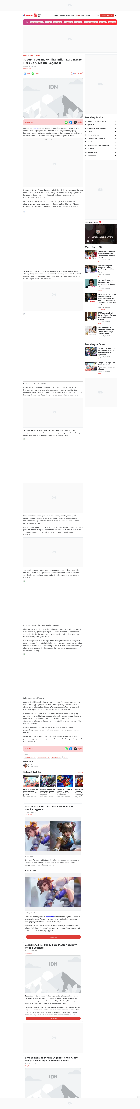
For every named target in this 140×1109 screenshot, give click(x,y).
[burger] (115, 15)
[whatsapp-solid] (66, 122)
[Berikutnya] (83, 783)
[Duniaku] (32, 15)
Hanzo (35, 128)
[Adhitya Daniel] (25, 765)
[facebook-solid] (70, 122)
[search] (98, 15)
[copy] (80, 122)
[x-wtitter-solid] (75, 122)
